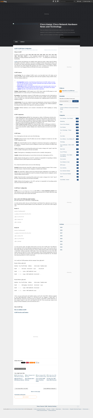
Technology (62, 141)
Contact (22, 41)
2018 (61, 230)
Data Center (62, 149)
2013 (61, 244)
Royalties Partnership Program (75, 409)
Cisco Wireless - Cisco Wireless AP (67, 138)
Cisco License (63, 159)
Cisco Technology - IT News (65, 130)
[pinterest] (58, 1)
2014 (61, 241)
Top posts (48, 409)
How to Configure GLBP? (20, 309)
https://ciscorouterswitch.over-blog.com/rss (70, 91)
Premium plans (85, 409)
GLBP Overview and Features (21, 312)
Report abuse (58, 409)
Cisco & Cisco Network (64, 124)
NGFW (61, 176)
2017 (61, 233)
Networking (62, 121)
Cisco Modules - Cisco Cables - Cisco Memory (66, 155)
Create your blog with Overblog (39, 409)
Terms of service (66, 409)
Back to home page (35, 391)
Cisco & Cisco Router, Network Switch (17, 409)
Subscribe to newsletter (20, 368)
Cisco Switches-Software (65, 170)
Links (61, 111)
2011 (61, 249)
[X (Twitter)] (55, 1)
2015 (61, 238)
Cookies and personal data (42, 410)
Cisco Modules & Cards (65, 162)
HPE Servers (62, 164)
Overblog (54, 406)
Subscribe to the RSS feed (68, 90)
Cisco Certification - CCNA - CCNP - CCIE (67, 145)
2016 (61, 235)
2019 (61, 227)
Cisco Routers (63, 127)
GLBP (15, 61)
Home (16, 41)
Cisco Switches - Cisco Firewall (66, 118)
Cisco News (62, 136)
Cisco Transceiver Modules (65, 173)
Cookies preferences (52, 410)
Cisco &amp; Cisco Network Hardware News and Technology (58, 25)
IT (60, 133)
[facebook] (53, 1)
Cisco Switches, (63, 167)
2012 (61, 247)
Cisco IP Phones (63, 151)
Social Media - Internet (64, 179)
